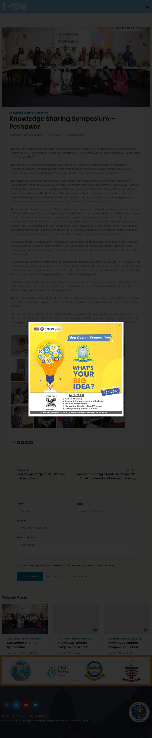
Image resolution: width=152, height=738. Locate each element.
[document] (76, 369)
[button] (119, 326)
